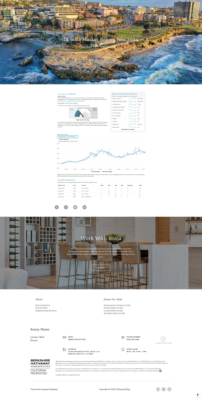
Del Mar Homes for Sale (113, 308)
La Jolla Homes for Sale (113, 310)
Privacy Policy (123, 389)
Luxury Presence (50, 389)
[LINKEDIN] (164, 389)
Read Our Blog (41, 308)
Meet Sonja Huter (42, 305)
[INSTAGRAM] (169, 389)
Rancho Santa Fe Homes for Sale (117, 305)
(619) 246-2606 (133, 339)
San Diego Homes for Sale (114, 313)
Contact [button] (101, 268)
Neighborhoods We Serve (46, 310)
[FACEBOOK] (158, 389)
